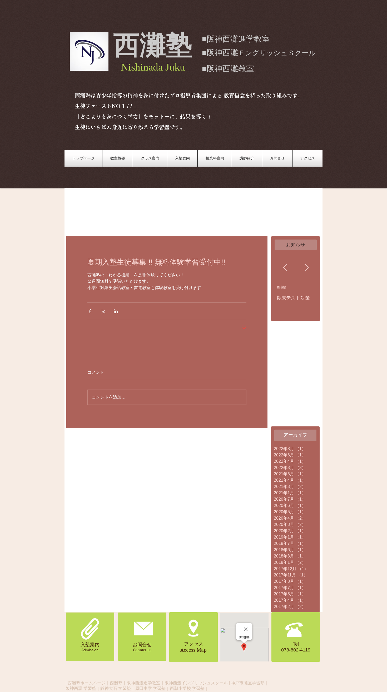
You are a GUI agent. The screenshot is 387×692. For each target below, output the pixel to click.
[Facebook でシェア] (89, 311)
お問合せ (142, 644)
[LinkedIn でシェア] (115, 311)
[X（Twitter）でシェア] (102, 311)
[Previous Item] (285, 268)
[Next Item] (306, 268)
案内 (95, 644)
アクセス (193, 644)
